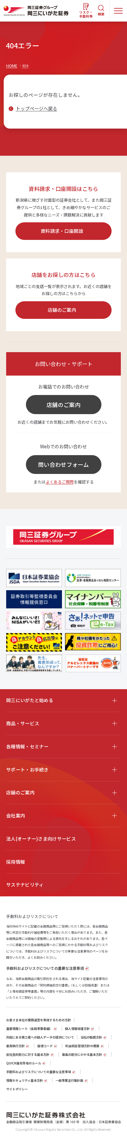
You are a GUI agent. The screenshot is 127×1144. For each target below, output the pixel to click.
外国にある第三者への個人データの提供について (40, 1037)
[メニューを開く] (118, 10)
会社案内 (15, 815)
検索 (101, 14)
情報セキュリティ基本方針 (24, 1080)
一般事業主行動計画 (69, 1080)
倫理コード (45, 1045)
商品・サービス (22, 723)
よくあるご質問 (60, 482)
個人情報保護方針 (77, 1028)
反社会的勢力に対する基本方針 (27, 1054)
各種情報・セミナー (27, 746)
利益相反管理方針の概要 (82, 1045)
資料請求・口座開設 (62, 231)
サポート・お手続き (27, 769)
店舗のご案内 (62, 310)
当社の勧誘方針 (91, 1037)
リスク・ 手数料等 (86, 14)
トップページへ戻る (36, 108)
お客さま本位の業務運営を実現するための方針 (38, 1020)
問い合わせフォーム (63, 464)
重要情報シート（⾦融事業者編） (29, 1028)
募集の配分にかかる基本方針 (82, 1054)
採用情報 (15, 861)
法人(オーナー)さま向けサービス (41, 838)
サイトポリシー (17, 1089)
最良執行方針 (15, 1045)
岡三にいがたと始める (29, 700)
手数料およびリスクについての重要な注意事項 (45, 968)
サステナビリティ (24, 884)
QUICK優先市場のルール (23, 1063)
